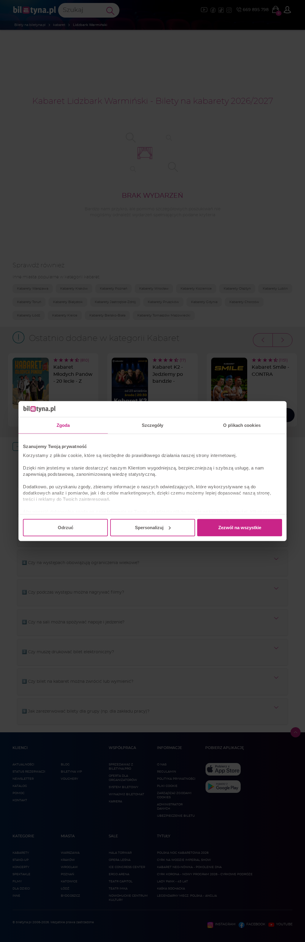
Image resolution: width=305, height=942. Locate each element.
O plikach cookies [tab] (242, 424)
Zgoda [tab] (63, 424)
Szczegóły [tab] (153, 424)
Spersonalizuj (149, 527)
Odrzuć (65, 527)
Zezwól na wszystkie (239, 527)
